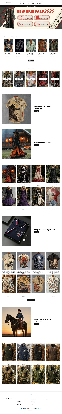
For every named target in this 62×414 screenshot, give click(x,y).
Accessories (31, 3)
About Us (32, 401)
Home (20, 1)
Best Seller (34, 1)
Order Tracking (39, 3)
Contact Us (33, 402)
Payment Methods (34, 399)
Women (28, 1)
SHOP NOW (36, 111)
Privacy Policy (19, 399)
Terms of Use (19, 404)
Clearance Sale (22, 3)
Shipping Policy (19, 402)
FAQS (32, 404)
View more (31, 60)
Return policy (19, 401)
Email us (49, 399)
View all (31, 299)
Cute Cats (41, 1)
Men (24, 1)
